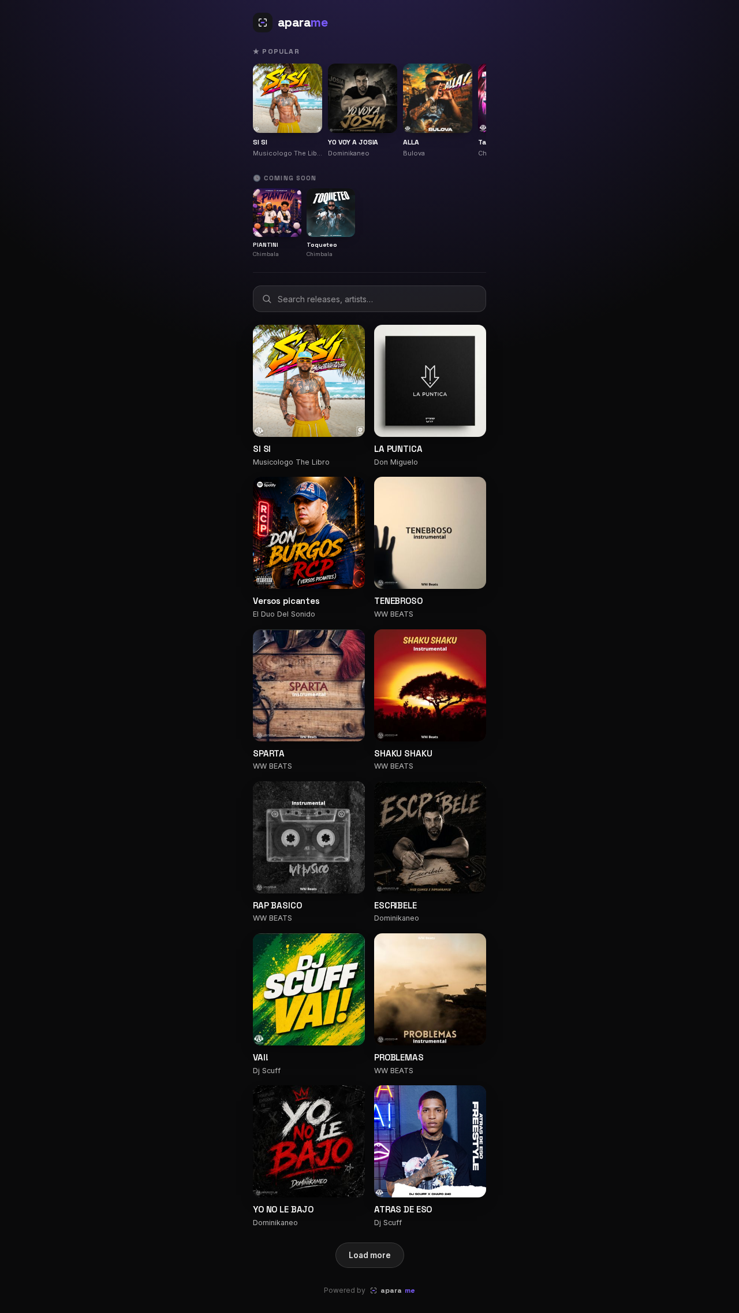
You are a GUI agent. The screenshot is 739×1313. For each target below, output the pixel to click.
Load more (370, 1255)
